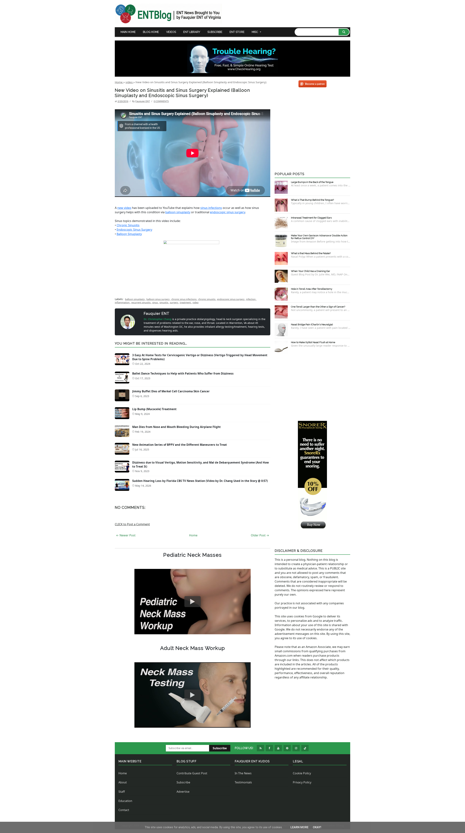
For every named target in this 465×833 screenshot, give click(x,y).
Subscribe (214, 32)
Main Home (128, 32)
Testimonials (243, 782)
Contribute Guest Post (192, 773)
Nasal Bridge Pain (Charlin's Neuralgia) (312, 324)
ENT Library (191, 32)
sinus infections (211, 208)
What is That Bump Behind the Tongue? (312, 200)
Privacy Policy (302, 782)
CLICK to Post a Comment (132, 524)
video (196, 302)
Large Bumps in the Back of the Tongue (312, 182)
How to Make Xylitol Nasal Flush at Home (313, 342)
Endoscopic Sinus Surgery (134, 230)
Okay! (317, 827)
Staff (121, 792)
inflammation (122, 302)
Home (193, 535)
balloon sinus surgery (158, 299)
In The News (243, 773)
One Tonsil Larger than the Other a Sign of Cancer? (318, 306)
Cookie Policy (302, 773)
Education (125, 801)
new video (124, 208)
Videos (171, 32)
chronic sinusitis (207, 299)
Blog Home (151, 32)
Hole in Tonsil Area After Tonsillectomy (311, 289)
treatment (185, 302)
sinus (155, 302)
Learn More (299, 827)
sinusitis (164, 302)
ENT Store (237, 32)
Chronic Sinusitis (128, 225)
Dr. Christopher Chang (158, 319)
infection (251, 299)
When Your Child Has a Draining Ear (310, 271)
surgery (174, 302)
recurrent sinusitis (141, 302)
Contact (123, 810)
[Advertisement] (312, 386)
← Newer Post (126, 535)
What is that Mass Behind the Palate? (311, 253)
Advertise (183, 792)
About (122, 782)
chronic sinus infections (184, 299)
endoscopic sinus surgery (227, 212)
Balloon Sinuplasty (129, 234)
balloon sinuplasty (177, 212)
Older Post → (260, 535)
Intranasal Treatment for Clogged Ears (311, 217)
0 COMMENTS (161, 101)
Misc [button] (255, 32)
